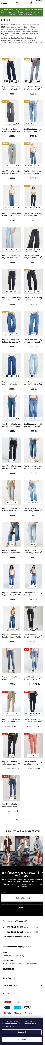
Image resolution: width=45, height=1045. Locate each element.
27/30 (11, 713)
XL (33, 756)
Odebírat (23, 907)
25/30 (27, 81)
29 (12, 545)
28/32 (32, 250)
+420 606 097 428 (14, 927)
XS (8, 502)
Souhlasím (22, 1039)
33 (33, 671)
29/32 (11, 418)
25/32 (32, 123)
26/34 (11, 376)
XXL (37, 756)
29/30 (11, 250)
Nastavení (22, 1032)
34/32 (36, 629)
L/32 (15, 292)
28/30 (6, 250)
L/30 (12, 292)
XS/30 (6, 81)
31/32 (12, 207)
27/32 (32, 207)
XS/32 (11, 81)
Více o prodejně (8, 969)
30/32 (7, 207)
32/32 (17, 207)
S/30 (8, 292)
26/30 (32, 81)
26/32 (11, 123)
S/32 (33, 460)
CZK (17, 3)
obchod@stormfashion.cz (17, 936)
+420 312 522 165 (14, 931)
